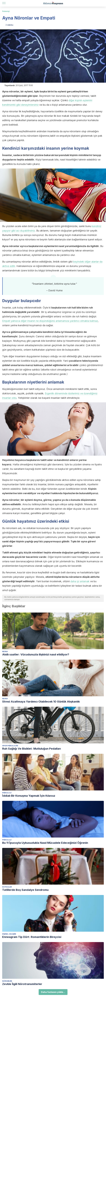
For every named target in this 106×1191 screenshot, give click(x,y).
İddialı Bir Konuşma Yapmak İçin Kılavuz (28, 795)
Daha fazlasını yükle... (53, 992)
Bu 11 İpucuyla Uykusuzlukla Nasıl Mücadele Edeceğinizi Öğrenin (45, 842)
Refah (5, 651)
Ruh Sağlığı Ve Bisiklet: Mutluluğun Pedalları (31, 748)
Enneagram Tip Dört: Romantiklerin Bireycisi (31, 937)
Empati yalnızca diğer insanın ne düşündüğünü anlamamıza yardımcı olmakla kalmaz (50, 320)
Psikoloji (6, 11)
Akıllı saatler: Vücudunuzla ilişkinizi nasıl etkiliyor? (35, 654)
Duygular (7, 887)
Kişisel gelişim (9, 934)
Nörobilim (7, 981)
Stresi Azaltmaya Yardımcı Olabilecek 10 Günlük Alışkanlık (41, 701)
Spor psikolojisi (10, 746)
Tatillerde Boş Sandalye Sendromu (25, 890)
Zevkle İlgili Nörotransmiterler (22, 984)
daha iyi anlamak (79, 581)
